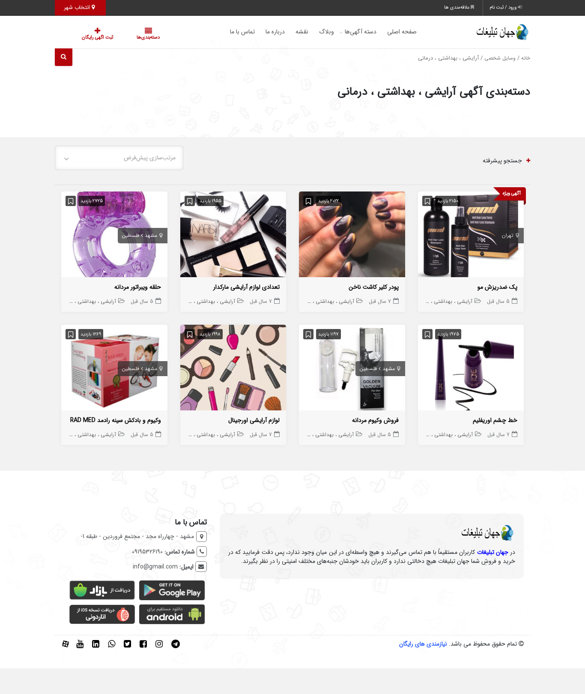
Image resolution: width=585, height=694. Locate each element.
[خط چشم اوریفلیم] (471, 369)
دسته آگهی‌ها (343, 31)
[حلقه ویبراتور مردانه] (114, 236)
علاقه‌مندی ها (457, 7)
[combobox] (119, 158)
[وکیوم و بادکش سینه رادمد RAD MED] (114, 369)
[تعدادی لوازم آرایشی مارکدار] (233, 236)
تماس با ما (225, 31)
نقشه (284, 31)
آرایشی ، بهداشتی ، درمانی (443, 301)
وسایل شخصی (500, 58)
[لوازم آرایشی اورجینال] (233, 369)
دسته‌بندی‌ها (122, 37)
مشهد (151, 235)
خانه (525, 58)
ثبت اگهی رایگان (88, 37)
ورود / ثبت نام (503, 7)
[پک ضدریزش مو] (471, 236)
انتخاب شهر (78, 7)
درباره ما (258, 31)
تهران (507, 235)
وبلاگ (309, 31)
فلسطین (130, 235)
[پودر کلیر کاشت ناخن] (352, 236)
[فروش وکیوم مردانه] (352, 369)
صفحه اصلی (385, 31)
